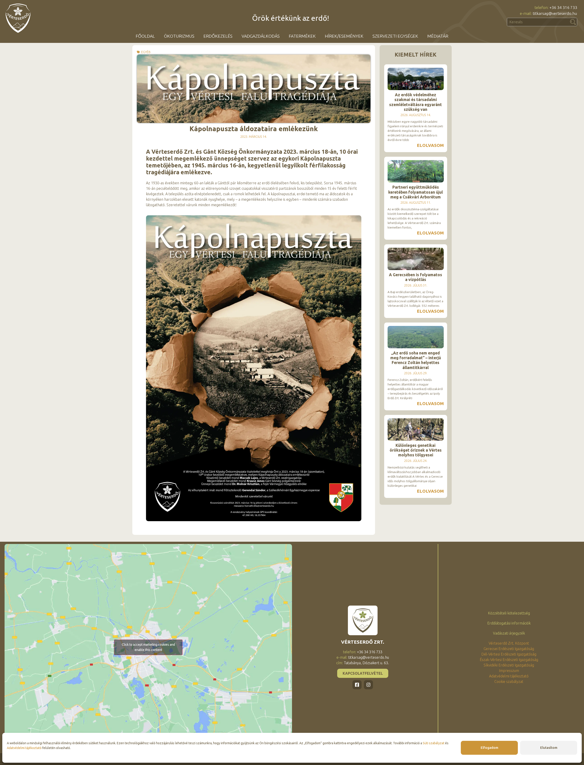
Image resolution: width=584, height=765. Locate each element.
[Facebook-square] (357, 684)
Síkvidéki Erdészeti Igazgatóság (509, 665)
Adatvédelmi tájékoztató (24, 748)
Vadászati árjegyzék (509, 633)
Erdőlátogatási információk (509, 623)
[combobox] (538, 22)
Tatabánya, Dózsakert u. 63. (366, 663)
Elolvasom (430, 145)
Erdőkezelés (217, 36)
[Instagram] (368, 684)
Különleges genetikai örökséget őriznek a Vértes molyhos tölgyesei (416, 450)
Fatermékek (302, 36)
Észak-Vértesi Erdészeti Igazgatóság (509, 660)
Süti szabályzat (433, 743)
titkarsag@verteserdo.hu (368, 657)
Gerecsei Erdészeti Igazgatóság (509, 649)
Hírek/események (344, 36)
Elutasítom (548, 747)
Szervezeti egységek (395, 36)
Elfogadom (489, 747)
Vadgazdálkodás (261, 36)
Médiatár (437, 36)
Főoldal (145, 36)
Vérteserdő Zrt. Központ (509, 643)
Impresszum (509, 671)
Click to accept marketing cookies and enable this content (148, 647)
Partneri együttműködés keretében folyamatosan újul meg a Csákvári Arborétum (415, 192)
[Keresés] (573, 22)
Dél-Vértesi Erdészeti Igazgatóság (508, 654)
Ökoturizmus (179, 36)
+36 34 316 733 (369, 652)
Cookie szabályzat (508, 681)
